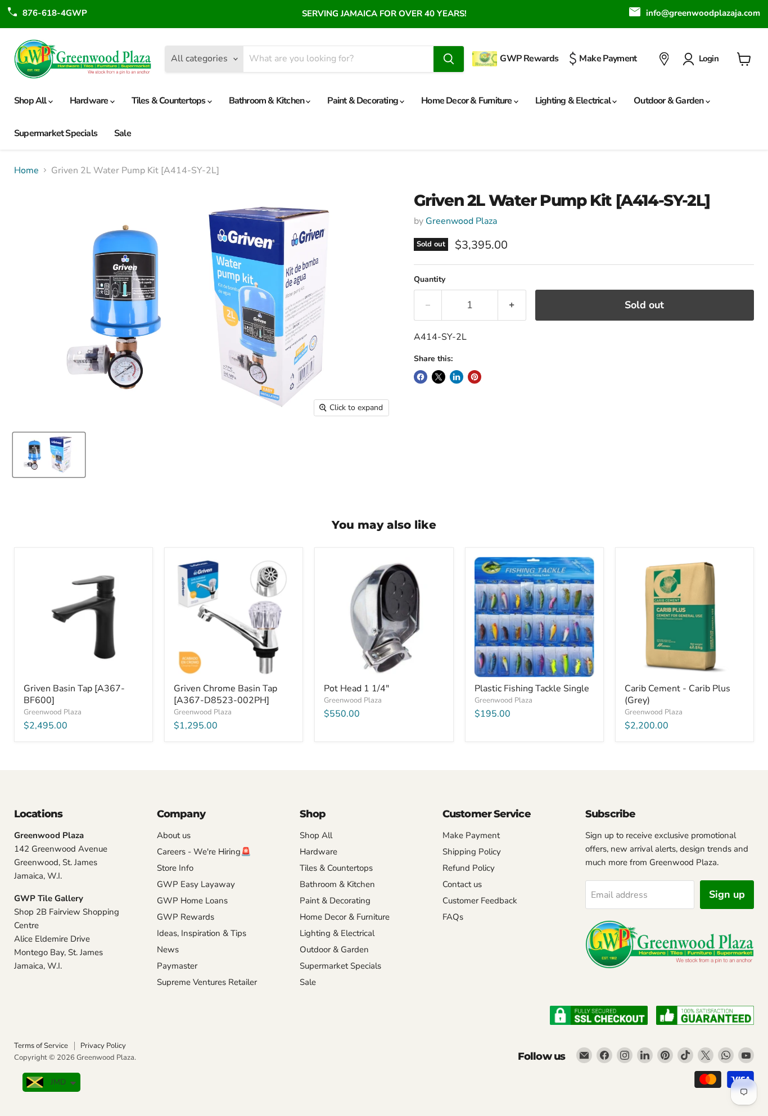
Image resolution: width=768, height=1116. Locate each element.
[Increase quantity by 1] (512, 305)
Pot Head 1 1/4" (356, 688)
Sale (122, 133)
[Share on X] (438, 377)
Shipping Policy (471, 851)
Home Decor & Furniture (467, 100)
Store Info (175, 868)
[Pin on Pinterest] (474, 377)
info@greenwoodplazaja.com (703, 13)
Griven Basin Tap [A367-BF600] (74, 694)
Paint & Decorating (363, 100)
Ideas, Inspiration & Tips (201, 933)
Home (26, 170)
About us (174, 835)
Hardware (90, 100)
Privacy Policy (103, 1046)
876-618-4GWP (54, 13)
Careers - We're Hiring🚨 (204, 851)
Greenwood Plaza (461, 221)
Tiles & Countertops (169, 100)
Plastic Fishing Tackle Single (532, 688)
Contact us (462, 884)
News (168, 949)
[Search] (448, 59)
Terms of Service (41, 1046)
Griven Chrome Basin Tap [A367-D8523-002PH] (225, 694)
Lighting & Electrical (573, 100)
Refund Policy (468, 868)
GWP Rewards (185, 916)
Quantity (429, 279)
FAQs (452, 916)
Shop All (31, 100)
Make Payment (471, 835)
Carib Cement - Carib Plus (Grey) (677, 694)
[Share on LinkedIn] (456, 377)
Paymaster (177, 965)
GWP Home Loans (192, 900)
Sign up (727, 894)
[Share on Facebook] (420, 377)
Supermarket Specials (55, 133)
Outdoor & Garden (669, 100)
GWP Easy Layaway (196, 884)
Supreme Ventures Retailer (207, 982)
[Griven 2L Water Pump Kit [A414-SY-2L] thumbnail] (49, 455)
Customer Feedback (479, 900)
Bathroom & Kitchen (267, 100)
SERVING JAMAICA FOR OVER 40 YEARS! (384, 13)
